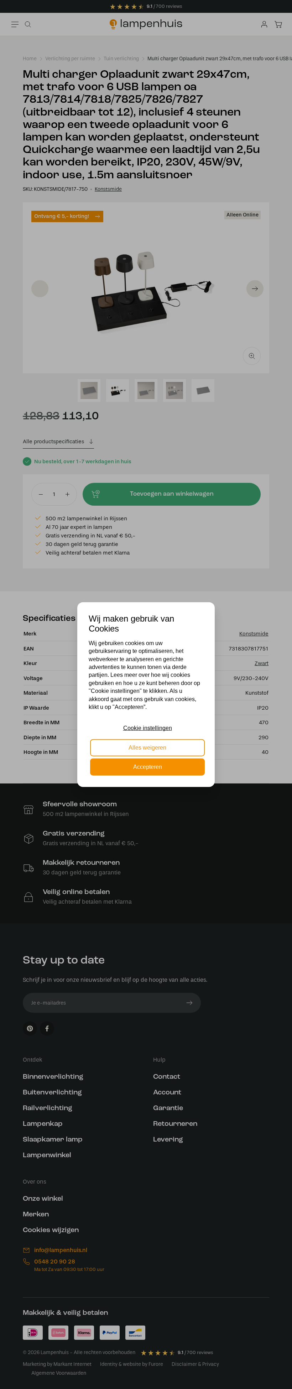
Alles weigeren (147, 747)
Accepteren (147, 767)
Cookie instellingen (147, 728)
